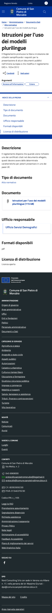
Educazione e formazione (13, 376)
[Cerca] (44, 12)
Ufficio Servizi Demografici (21, 227)
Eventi (5, 449)
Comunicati (7, 426)
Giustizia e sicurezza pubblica (15, 381)
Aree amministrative (11, 309)
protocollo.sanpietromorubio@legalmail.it (25, 477)
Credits (23, 597)
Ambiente (6, 350)
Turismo (5, 403)
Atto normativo (9, 182)
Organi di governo (10, 305)
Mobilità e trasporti (11, 389)
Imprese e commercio (12, 385)
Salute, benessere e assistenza (16, 394)
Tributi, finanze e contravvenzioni (17, 398)
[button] (30, 3)
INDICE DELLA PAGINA (11, 97)
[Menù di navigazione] (3, 11)
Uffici (4, 313)
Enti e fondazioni (9, 318)
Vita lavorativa (8, 407)
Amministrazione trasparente (15, 521)
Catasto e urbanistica (12, 367)
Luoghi (5, 445)
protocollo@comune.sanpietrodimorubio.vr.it (26, 480)
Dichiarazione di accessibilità (15, 534)
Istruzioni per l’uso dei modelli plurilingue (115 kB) (29, 202)
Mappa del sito (8, 597)
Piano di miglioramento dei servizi (17, 543)
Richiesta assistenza (11, 517)
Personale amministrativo (14, 327)
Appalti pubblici (9, 359)
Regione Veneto (10, 3)
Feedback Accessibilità (12, 539)
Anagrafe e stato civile (12, 354)
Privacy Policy (8, 525)
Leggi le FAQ (7, 503)
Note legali (7, 530)
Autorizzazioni (8, 363)
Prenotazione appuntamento (15, 508)
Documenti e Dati (10, 331)
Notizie (5, 421)
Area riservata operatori (13, 609)
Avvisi (4, 430)
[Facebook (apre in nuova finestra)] (4, 562)
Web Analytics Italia (11, 547)
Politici (5, 322)
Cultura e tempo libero (12, 372)
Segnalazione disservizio (13, 512)
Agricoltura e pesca (11, 345)
